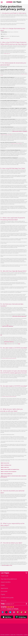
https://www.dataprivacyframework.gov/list (9, 358)
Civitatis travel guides (7, 597)
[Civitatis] (14, 629)
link (1, 335)
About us (3, 600)
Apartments (4, 588)
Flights (3, 594)
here (6, 343)
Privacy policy (19, 634)
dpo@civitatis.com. (7, 53)
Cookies (26, 634)
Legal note (12, 634)
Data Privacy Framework (9, 341)
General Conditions (4, 634)
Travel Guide (4, 576)
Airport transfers (5, 582)
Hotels (3, 585)
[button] (2, 2)
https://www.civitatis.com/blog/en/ (6, 134)
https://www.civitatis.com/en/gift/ (16, 143)
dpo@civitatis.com (6, 38)
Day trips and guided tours (9, 579)
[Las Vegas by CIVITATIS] (9, 2)
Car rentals (4, 591)
